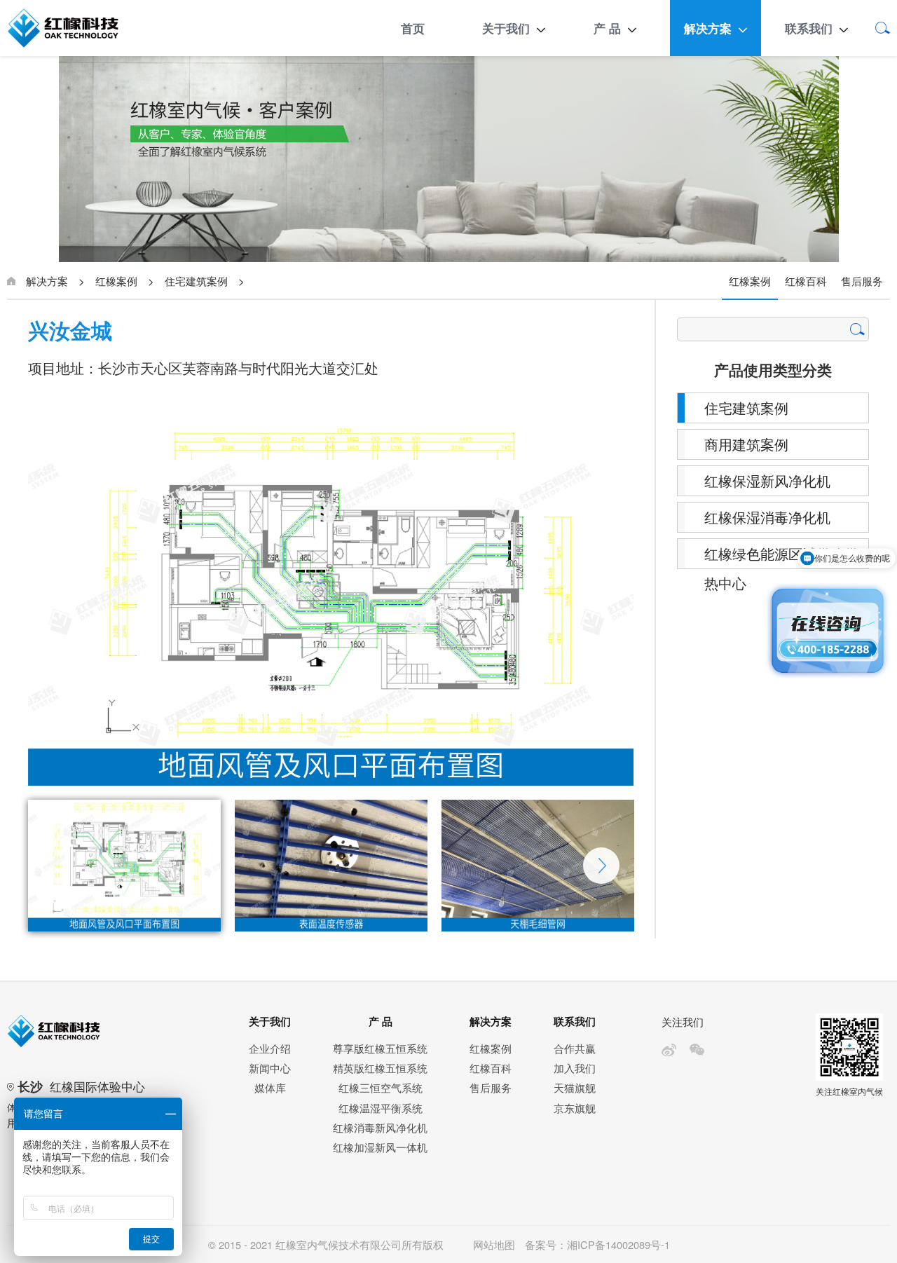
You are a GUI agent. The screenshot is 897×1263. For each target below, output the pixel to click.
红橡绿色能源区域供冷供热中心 (781, 556)
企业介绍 (270, 1048)
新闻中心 (270, 1067)
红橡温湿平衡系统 (380, 1107)
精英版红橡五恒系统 (380, 1067)
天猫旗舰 (575, 1087)
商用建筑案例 (746, 444)
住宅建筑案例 (196, 280)
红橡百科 (806, 280)
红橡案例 (116, 280)
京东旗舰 (575, 1107)
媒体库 (270, 1087)
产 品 (607, 28)
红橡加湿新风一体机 (380, 1147)
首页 (413, 28)
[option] (331, 604)
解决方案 (708, 28)
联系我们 (809, 28)
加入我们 (575, 1067)
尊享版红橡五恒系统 (380, 1048)
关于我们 (506, 28)
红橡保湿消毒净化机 (767, 517)
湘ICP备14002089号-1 (618, 1244)
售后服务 (862, 280)
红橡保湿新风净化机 (767, 480)
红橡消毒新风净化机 (380, 1127)
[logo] (79, 28)
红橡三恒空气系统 (380, 1087)
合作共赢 (575, 1048)
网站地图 (494, 1244)
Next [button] (601, 865)
